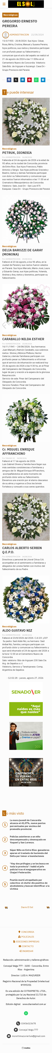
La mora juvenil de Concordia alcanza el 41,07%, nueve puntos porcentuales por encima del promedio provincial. (27, 825)
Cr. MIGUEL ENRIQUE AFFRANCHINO (18, 451)
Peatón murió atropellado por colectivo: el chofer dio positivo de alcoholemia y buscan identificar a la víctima (29, 884)
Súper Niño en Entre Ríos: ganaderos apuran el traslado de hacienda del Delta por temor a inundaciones (29, 853)
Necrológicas (10, 14)
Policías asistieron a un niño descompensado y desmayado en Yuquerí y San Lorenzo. (28, 839)
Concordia (27, 931)
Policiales (27, 936)
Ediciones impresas (27, 941)
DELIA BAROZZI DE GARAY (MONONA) (22, 252)
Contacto (27, 946)
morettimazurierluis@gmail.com (28, 1036)
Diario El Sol (27, 907)
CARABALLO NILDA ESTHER (23, 339)
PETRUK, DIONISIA (17, 153)
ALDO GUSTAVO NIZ (17, 630)
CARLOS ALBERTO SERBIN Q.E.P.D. (22, 550)
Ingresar (27, 951)
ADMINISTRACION (19, 34)
